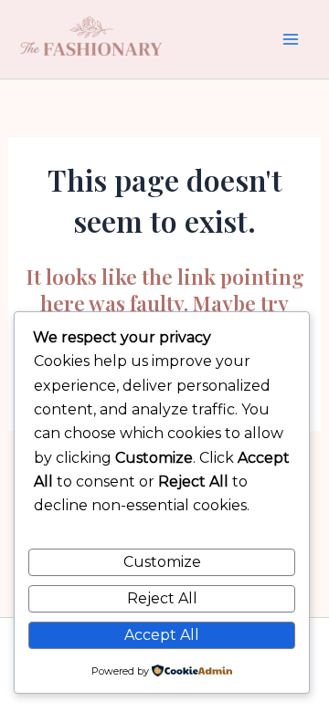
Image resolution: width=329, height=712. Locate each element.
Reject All (162, 598)
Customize (162, 562)
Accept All (161, 635)
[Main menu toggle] (291, 39)
